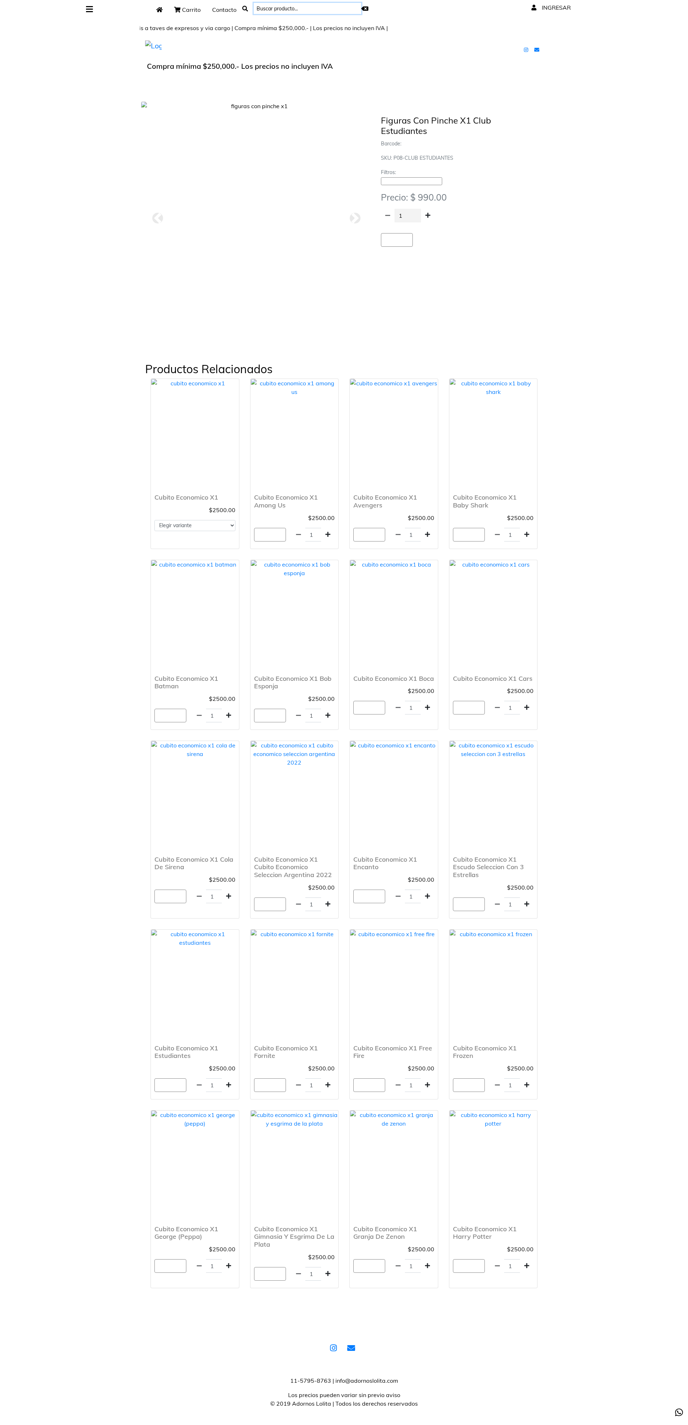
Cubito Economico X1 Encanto (385, 863)
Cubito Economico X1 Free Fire (392, 1052)
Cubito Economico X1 (186, 497)
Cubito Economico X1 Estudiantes (186, 1052)
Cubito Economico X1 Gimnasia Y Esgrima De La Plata (294, 1236)
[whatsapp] (679, 1412)
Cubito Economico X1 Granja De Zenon (385, 1233)
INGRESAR (555, 7)
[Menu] (89, 9)
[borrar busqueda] (364, 8)
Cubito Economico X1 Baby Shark (485, 501)
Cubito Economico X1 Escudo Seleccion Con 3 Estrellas (488, 867)
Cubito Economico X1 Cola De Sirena (193, 863)
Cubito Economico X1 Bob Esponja (292, 682)
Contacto (224, 9)
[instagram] (526, 49)
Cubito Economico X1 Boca (393, 678)
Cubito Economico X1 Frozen (485, 1052)
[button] (157, 218)
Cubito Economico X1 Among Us (286, 501)
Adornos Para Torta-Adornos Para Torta (411, 181)
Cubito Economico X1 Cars (492, 678)
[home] (159, 9)
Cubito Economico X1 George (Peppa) (186, 1233)
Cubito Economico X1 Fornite (286, 1052)
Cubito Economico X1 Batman (186, 682)
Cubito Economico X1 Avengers (385, 501)
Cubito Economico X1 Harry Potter (485, 1233)
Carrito (191, 9)
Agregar (397, 240)
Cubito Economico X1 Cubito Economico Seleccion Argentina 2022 (293, 867)
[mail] (537, 49)
